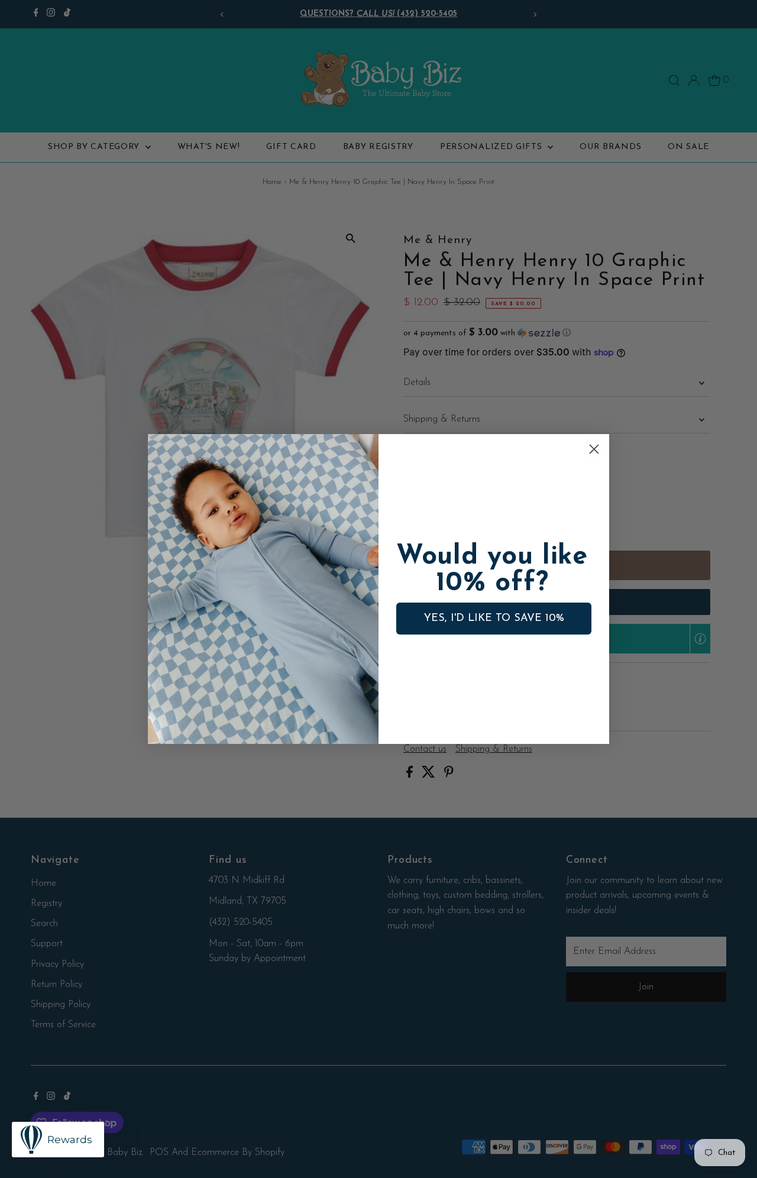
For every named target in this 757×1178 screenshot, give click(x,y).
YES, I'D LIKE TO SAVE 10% (494, 618)
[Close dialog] (594, 449)
